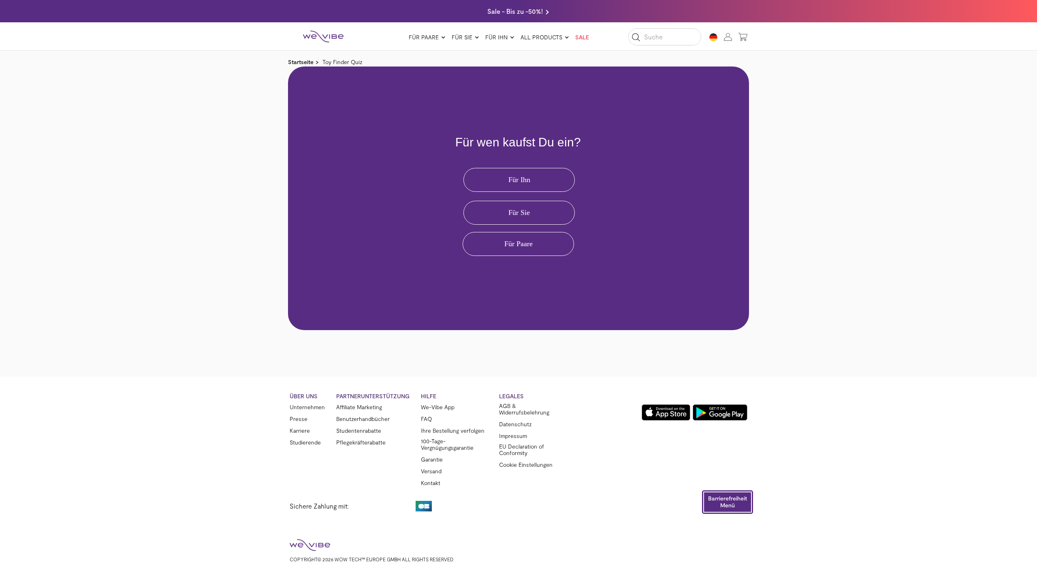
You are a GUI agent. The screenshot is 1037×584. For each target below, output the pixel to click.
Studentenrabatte (358, 430)
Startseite (301, 61)
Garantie (432, 459)
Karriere (300, 430)
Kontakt (430, 483)
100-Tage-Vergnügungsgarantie (447, 444)
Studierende (305, 442)
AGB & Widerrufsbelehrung (524, 409)
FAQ (426, 419)
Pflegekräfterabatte (361, 442)
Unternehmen (307, 407)
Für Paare (424, 37)
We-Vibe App (437, 407)
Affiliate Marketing (359, 407)
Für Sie (462, 37)
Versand (431, 471)
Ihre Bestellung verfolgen (452, 430)
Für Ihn (496, 37)
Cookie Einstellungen (526, 465)
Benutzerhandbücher (363, 419)
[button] (727, 502)
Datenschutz (515, 424)
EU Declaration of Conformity (521, 449)
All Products (541, 37)
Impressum (513, 436)
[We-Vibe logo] (323, 36)
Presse (298, 419)
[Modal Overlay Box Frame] (518, 198)
